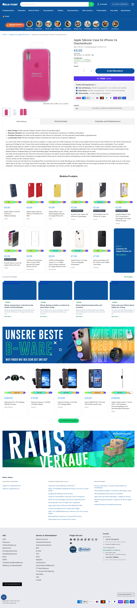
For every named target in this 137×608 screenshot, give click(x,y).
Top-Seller (114, 10)
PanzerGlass (30, 269)
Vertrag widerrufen (12, 584)
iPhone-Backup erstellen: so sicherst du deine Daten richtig (112, 491)
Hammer (33, 407)
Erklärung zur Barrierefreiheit (12, 565)
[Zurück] (5, 391)
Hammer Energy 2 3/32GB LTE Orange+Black (67, 403)
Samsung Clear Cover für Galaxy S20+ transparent (64, 502)
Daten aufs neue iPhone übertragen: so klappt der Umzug (112, 497)
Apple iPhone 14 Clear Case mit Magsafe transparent (79, 262)
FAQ (37, 554)
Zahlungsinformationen (44, 545)
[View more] (68, 345)
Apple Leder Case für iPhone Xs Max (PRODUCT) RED (65, 505)
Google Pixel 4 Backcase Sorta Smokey (60, 494)
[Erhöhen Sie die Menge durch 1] (91, 71)
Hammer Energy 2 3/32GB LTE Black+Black (40, 403)
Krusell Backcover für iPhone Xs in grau (100, 215)
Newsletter (39, 574)
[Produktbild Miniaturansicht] (6, 112)
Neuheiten (21, 10)
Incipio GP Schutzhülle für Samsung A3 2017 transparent (66, 497)
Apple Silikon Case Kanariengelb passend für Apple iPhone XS (56, 214)
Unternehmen (40, 563)
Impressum (6, 542)
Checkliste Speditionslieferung (13, 563)
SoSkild (118, 223)
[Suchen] (91, 4)
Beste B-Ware (33, 10)
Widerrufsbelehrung (9, 545)
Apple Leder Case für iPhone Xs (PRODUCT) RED (34, 214)
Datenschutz (7, 548)
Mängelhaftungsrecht (10, 554)
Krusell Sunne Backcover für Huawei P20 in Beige (63, 509)
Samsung (96, 267)
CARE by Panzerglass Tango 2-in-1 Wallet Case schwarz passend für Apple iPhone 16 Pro (57, 263)
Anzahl (76, 66)
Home (5, 35)
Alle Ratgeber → (129, 277)
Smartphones (48, 10)
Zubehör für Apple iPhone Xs (19, 35)
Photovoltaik (101, 10)
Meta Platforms (8, 407)
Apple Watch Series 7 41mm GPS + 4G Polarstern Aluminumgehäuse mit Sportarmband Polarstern (121, 405)
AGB (4, 539)
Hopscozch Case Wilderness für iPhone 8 (61, 486)
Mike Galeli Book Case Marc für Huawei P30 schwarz (65, 516)
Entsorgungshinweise (10, 551)
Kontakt (38, 580)
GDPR (5, 560)
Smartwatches (73, 10)
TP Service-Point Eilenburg (45, 571)
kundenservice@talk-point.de (112, 544)
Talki (37, 577)
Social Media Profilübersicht (45, 565)
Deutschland (124, 594)
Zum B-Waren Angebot (68, 421)
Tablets (60, 10)
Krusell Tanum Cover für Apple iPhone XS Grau (12, 264)
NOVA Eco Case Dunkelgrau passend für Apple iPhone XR (66, 500)
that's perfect (87, 10)
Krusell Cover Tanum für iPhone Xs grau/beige (79, 215)
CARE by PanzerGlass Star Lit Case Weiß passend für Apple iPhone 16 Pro (34, 263)
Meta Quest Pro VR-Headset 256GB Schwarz (14, 403)
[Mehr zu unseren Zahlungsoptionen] (95, 84)
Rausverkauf (125, 10)
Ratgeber (39, 560)
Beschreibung (21, 121)
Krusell (73, 219)
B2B (37, 548)
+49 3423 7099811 (112, 557)
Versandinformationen (43, 542)
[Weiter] (131, 391)
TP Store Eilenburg (42, 568)
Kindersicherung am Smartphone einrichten (107, 504)
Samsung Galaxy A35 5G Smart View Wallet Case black (101, 262)
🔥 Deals (6, 16)
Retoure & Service (42, 539)
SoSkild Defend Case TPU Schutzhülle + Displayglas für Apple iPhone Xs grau (123, 217)
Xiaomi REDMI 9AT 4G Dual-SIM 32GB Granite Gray (95, 403)
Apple (6, 219)
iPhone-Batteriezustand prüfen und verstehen (108, 494)
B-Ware (38, 551)
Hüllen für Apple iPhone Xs (11, 489)
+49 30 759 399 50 (112, 539)
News (4, 557)
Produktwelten (8, 10)
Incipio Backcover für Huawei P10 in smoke (62, 519)
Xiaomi (87, 407)
